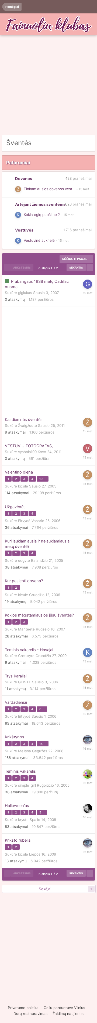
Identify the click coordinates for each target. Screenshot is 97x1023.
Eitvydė (24, 521)
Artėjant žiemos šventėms (40, 204)
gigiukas (25, 293)
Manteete (26, 629)
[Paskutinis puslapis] (89, 267)
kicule (23, 486)
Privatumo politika (23, 1008)
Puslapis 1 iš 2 (49, 268)
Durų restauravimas (30, 1013)
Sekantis (76, 267)
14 (41, 744)
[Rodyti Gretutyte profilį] (87, 774)
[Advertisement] (48, 85)
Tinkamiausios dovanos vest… (49, 189)
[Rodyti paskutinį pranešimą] (83, 189)
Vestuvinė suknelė (39, 240)
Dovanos (23, 178)
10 (41, 479)
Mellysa (24, 751)
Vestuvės (24, 230)
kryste (23, 819)
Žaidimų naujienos (68, 1013)
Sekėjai (45, 889)
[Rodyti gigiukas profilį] (87, 284)
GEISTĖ (24, 682)
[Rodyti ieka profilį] (87, 739)
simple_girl (27, 785)
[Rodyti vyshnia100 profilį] (87, 448)
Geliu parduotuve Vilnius (64, 1008)
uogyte (24, 560)
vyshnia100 (27, 452)
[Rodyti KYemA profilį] (87, 808)
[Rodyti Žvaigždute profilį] (18, 189)
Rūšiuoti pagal (75, 259)
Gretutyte (26, 656)
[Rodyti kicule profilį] (18, 215)
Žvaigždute (27, 425)
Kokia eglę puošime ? (42, 214)
